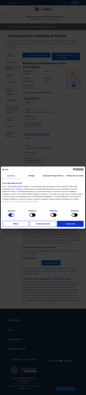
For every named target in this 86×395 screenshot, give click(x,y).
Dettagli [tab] (31, 176)
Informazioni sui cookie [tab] (75, 176)
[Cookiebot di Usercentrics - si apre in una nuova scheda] (74, 169)
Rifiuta (15, 224)
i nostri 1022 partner (15, 186)
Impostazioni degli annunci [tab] (53, 176)
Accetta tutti (70, 224)
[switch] (32, 215)
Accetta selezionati (43, 224)
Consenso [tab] (11, 176)
